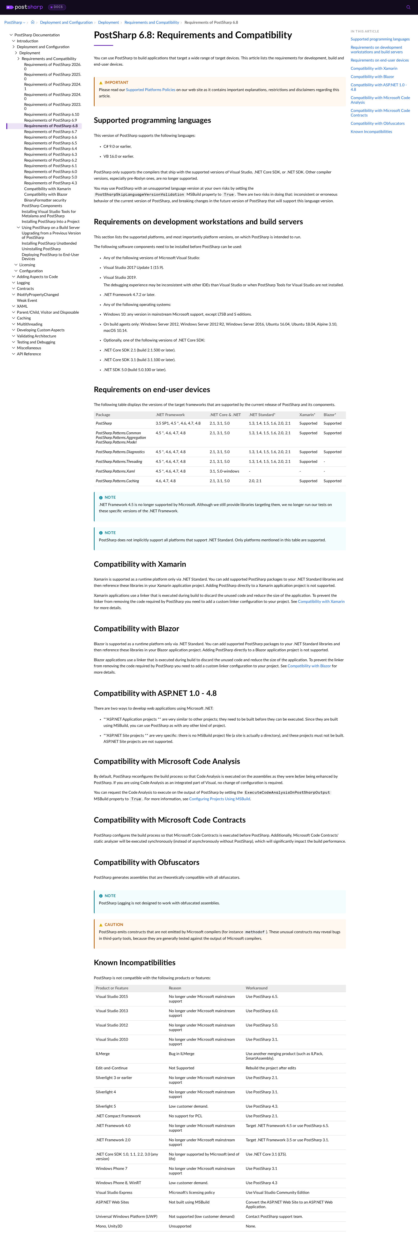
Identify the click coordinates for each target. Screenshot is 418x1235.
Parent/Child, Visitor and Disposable (48, 312)
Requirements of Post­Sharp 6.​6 (50, 137)
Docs (58, 7)
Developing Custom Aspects (41, 330)
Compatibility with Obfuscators (378, 123)
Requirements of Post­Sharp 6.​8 (51, 126)
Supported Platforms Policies (150, 90)
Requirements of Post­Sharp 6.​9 (50, 120)
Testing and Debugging (36, 342)
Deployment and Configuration (43, 47)
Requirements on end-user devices (380, 60)
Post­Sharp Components (42, 206)
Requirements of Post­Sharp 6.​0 (50, 172)
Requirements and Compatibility (49, 59)
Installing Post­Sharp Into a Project (51, 222)
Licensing (27, 265)
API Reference (29, 354)
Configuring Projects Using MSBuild (219, 799)
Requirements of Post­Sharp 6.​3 (50, 154)
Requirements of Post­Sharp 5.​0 (50, 177)
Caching (24, 318)
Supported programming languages (380, 39)
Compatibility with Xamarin (47, 189)
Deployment (29, 53)
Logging (23, 283)
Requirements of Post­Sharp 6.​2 (50, 160)
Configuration (31, 271)
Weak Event (27, 301)
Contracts (25, 289)
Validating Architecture (36, 336)
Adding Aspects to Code (37, 277)
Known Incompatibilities (371, 132)
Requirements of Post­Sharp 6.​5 (50, 143)
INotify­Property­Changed (38, 295)
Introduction (27, 41)
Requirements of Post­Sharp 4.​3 (50, 183)
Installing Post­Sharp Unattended (49, 243)
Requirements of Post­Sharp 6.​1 (50, 166)
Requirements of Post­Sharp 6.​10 (51, 115)
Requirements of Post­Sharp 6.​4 (50, 149)
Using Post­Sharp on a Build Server (51, 228)
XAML (22, 306)
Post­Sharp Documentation (37, 35)
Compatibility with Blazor (45, 194)
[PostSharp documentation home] (33, 22)
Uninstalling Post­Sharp (41, 249)
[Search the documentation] (408, 7)
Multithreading (29, 324)
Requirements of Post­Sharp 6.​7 (50, 132)
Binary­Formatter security (45, 200)
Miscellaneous (29, 348)
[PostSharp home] (24, 7)
